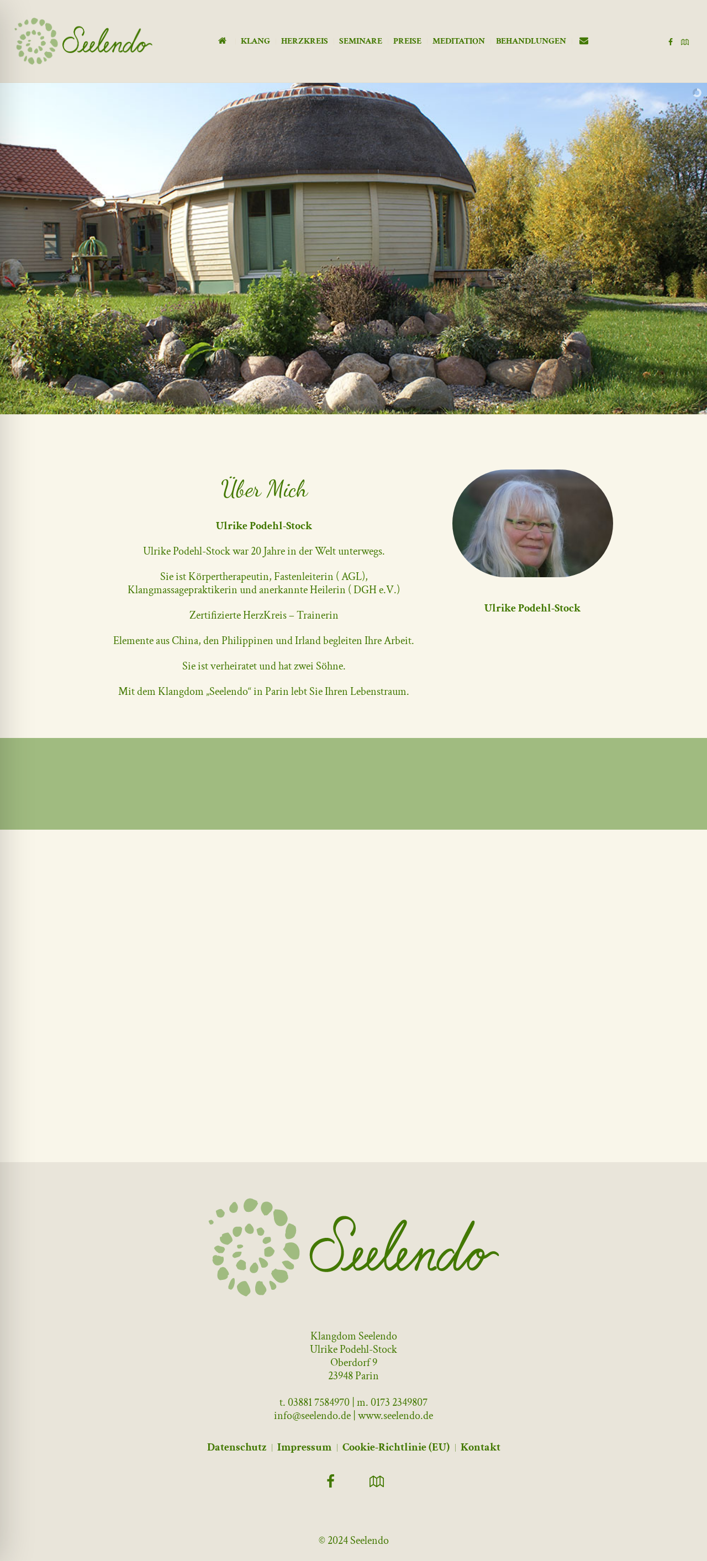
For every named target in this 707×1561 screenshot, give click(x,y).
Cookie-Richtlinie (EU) (396, 1447)
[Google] (684, 42)
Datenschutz (236, 1447)
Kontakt (480, 1447)
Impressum (304, 1447)
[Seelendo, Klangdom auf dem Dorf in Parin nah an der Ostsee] (353, 1247)
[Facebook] (670, 42)
